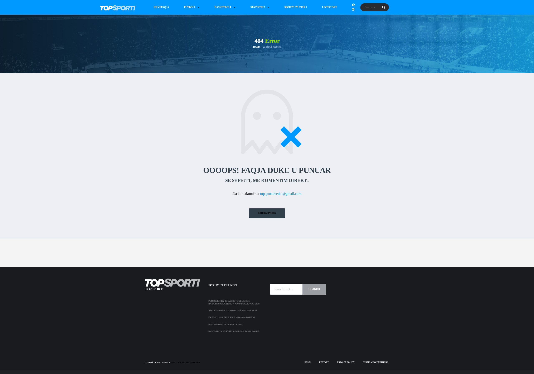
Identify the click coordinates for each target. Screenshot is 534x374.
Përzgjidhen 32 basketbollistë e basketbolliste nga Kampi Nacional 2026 (234, 302)
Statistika (258, 7)
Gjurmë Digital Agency (157, 362)
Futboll (190, 7)
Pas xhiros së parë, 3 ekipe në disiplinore (233, 331)
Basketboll (223, 7)
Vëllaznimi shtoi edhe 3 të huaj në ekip (232, 310)
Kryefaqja (161, 7)
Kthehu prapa (267, 213)
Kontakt (324, 362)
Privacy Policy (346, 362)
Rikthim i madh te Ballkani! (225, 324)
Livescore (329, 7)
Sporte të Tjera (295, 7)
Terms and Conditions (375, 362)
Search (314, 289)
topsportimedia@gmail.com (280, 194)
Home (308, 362)
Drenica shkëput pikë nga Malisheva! (231, 317)
